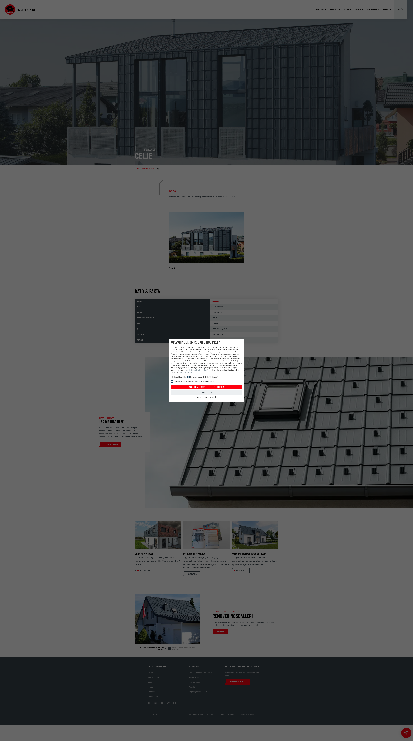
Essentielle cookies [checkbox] (180, 377)
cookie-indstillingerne (185, 372)
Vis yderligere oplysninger (205, 397)
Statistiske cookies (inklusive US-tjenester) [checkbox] (204, 377)
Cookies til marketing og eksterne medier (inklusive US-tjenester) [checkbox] (195, 381)
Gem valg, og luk (206, 392)
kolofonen (207, 370)
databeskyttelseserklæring (192, 370)
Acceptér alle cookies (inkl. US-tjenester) (206, 387)
